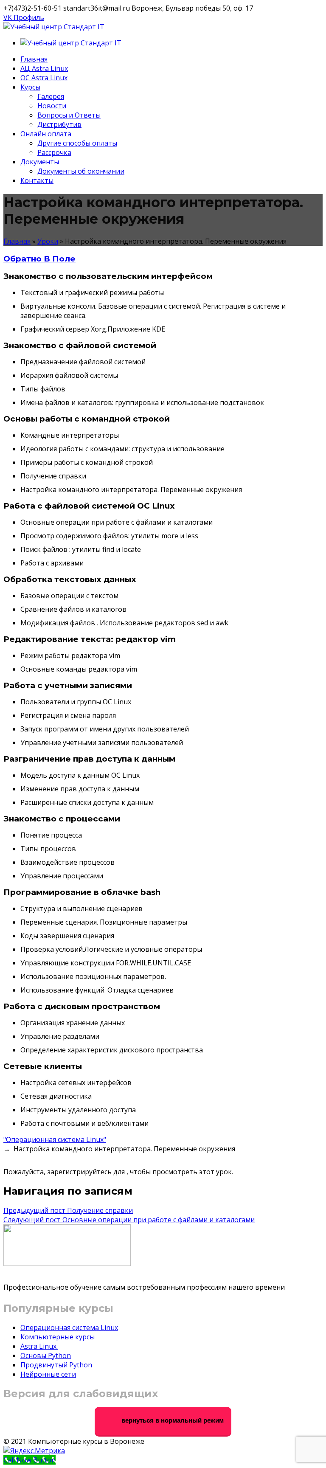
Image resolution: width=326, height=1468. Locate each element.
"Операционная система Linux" (54, 1139)
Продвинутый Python (56, 1365)
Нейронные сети (48, 1374)
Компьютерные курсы (57, 1336)
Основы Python (45, 1355)
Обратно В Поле (39, 259)
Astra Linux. (39, 1346)
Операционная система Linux (69, 1327)
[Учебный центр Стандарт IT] (53, 26)
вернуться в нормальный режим (172, 1420)
